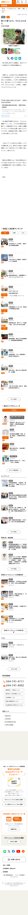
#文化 (4, 177)
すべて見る (14, 532)
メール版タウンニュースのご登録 (14, 804)
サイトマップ (14, 877)
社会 (24, 8)
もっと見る (14, 399)
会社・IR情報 (6, 865)
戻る (3, 12)
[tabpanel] (14, 38)
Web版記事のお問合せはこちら (14, 705)
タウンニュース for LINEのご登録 (14, 799)
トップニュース (11, 8)
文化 (19, 8)
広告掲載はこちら (10, 697)
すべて (3, 8)
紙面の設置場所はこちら (12, 701)
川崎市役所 (8, 719)
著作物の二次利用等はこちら (13, 694)
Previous (4, 35)
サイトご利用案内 (20, 875)
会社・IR (18, 2)
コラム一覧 (14, 669)
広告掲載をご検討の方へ (9, 868)
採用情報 (5, 872)
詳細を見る (14, 829)
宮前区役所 (8, 716)
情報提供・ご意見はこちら (13, 690)
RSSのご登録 (13, 841)
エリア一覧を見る (13, 470)
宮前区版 (4, 6)
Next (23, 35)
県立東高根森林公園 (10, 722)
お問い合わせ (15, 859)
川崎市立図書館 (9, 725)
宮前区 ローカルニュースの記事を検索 (13, 631)
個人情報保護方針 (8, 875)
